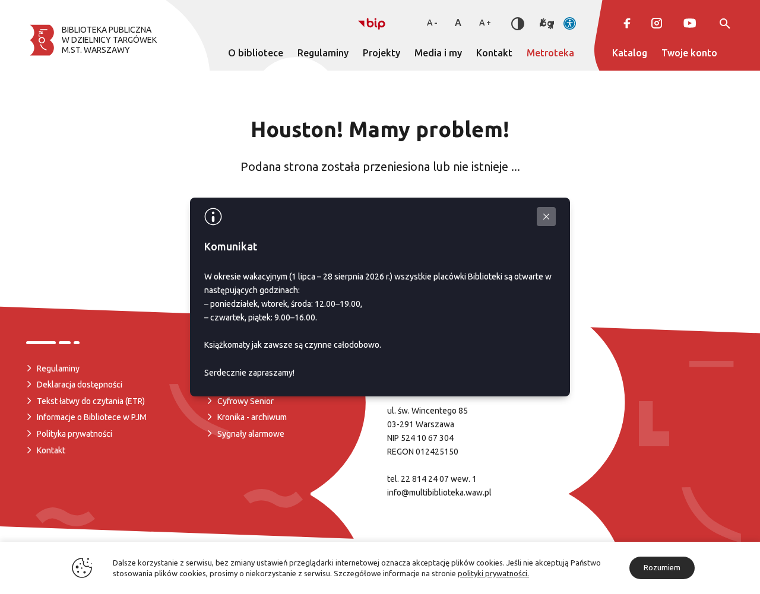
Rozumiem (662, 567)
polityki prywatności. (493, 573)
